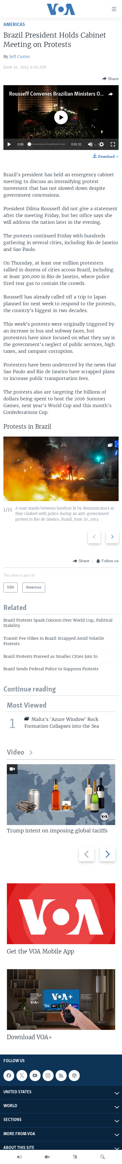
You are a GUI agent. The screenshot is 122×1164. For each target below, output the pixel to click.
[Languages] (74, 1157)
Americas (14, 24)
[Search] (102, 1157)
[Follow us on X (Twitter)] (21, 1075)
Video (15, 753)
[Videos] (47, 1157)
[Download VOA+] (61, 999)
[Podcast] (74, 1075)
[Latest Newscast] (19, 1157)
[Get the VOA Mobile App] (61, 913)
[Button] (110, 78)
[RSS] (61, 1075)
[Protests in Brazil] (61, 469)
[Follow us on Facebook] (8, 1075)
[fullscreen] (113, 144)
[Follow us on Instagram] (48, 1075)
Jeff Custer (19, 56)
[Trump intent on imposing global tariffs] (61, 794)
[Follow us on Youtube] (35, 1075)
